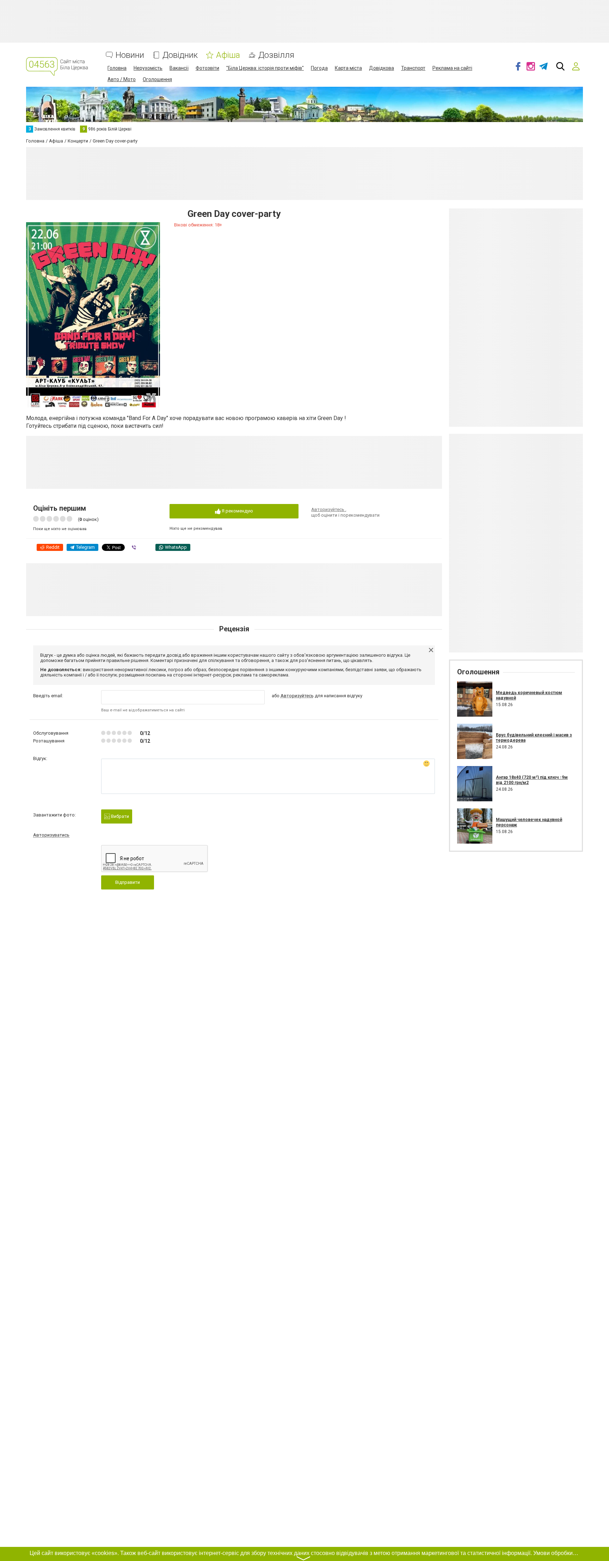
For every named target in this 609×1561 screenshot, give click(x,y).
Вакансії (179, 68)
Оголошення (157, 79)
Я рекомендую (237, 511)
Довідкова (381, 68)
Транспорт (413, 68)
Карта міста (348, 68)
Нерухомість (148, 68)
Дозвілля (276, 55)
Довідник (180, 55)
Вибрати (119, 816)
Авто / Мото (121, 79)
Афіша (228, 55)
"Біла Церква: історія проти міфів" (265, 68)
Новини (130, 55)
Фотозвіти (207, 68)
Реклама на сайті (452, 68)
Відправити (127, 882)
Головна (117, 68)
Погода (319, 68)
